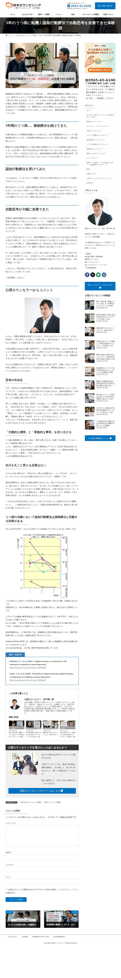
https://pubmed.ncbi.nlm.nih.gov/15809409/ (28, 680)
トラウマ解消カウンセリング (97, 144)
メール (10, 865)
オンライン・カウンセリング (97, 126)
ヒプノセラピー (92, 158)
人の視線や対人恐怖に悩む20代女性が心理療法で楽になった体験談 (105, 423)
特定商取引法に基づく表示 (40, 936)
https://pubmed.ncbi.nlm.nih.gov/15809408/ (28, 668)
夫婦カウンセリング (93, 131)
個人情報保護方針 (59, 936)
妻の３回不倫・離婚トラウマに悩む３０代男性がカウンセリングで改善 (16, 734)
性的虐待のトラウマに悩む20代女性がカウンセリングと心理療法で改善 (105, 370)
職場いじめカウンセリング (96, 153)
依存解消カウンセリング (95, 140)
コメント (10, 823)
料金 (88, 169)
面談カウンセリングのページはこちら (40, 791)
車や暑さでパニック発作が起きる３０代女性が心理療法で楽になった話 (105, 397)
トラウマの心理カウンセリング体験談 (17, 727)
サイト (8, 877)
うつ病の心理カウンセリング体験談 (67, 727)
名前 (9, 852)
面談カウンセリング (93, 122)
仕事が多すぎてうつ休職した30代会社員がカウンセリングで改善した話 (67, 734)
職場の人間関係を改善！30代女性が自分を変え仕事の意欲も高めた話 (105, 384)
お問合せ (89, 183)
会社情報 (25, 936)
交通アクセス (91, 174)
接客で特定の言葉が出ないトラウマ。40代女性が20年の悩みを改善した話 (105, 357)
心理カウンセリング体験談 (34, 728)
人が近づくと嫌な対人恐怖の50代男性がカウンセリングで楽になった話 (105, 410)
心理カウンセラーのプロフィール (98, 178)
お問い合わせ (106, 6)
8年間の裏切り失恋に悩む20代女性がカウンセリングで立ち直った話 (33, 734)
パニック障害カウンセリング (97, 135)
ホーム (88, 110)
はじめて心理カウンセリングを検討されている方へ (100, 116)
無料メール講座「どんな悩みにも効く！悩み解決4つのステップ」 (99, 164)
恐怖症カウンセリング (94, 149)
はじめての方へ (13, 936)
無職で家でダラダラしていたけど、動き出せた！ (50, 733)
